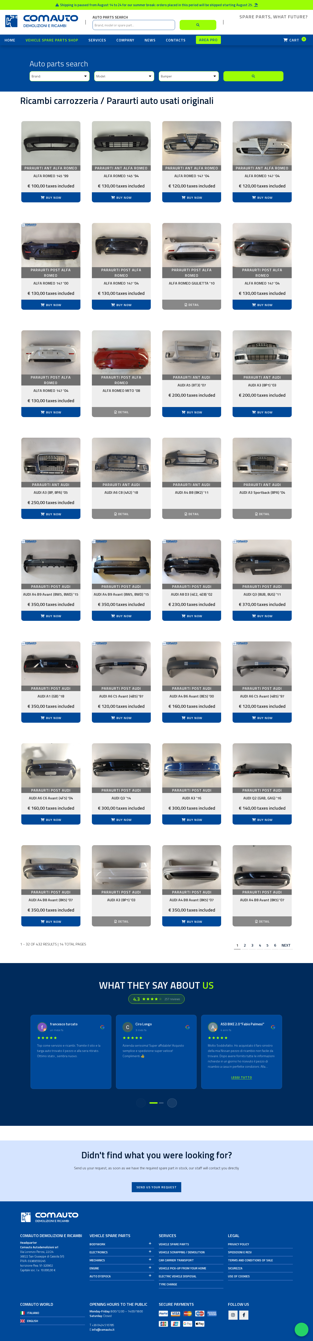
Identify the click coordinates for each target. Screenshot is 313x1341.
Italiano (33, 1313)
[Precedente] (141, 1103)
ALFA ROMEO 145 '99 (50, 176)
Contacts (176, 40)
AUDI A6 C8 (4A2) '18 (121, 492)
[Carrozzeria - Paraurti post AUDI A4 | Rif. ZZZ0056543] (191, 867)
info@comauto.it (103, 1329)
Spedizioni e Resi (240, 1252)
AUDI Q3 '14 (121, 798)
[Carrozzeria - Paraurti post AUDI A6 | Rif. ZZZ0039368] (262, 663)
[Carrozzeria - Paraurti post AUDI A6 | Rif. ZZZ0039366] (121, 663)
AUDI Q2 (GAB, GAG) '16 (262, 798)
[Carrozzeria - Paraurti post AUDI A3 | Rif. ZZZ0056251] (121, 867)
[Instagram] (233, 1315)
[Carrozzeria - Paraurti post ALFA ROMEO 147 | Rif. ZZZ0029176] (50, 245)
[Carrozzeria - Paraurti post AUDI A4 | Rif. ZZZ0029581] (50, 562)
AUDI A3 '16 (191, 798)
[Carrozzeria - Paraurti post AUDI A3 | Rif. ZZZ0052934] (191, 765)
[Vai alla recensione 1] (153, 1103)
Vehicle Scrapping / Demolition (182, 1252)
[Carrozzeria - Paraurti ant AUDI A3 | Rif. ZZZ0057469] (50, 460)
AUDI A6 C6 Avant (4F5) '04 (51, 798)
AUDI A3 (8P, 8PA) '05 (51, 492)
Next (286, 945)
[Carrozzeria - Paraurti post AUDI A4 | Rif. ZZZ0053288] (50, 867)
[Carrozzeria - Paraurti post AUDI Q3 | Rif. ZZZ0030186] (262, 562)
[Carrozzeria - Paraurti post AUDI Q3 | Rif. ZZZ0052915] (121, 765)
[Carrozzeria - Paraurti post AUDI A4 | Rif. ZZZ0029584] (121, 562)
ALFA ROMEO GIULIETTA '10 (191, 283)
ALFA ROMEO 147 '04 (191, 176)
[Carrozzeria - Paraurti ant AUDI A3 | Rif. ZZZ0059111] (262, 460)
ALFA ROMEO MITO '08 (121, 390)
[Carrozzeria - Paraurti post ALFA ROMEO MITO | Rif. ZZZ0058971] (121, 352)
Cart (296, 40)
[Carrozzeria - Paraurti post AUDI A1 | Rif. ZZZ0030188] (50, 663)
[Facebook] (244, 1315)
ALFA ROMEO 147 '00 (50, 283)
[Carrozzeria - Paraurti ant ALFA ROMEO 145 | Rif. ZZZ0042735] (121, 143)
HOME (10, 40)
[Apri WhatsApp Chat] (301, 1329)
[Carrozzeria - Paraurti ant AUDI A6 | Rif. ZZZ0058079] (121, 460)
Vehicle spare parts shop (52, 40)
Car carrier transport (176, 1260)
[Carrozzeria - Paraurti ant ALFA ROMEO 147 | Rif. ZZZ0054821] (191, 143)
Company (125, 40)
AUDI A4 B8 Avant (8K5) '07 (51, 900)
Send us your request (156, 1187)
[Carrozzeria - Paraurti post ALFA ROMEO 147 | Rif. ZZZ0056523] (262, 245)
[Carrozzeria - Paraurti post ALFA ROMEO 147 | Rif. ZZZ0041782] (121, 245)
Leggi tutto (241, 1077)
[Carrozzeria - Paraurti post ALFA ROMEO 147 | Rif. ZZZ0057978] (50, 352)
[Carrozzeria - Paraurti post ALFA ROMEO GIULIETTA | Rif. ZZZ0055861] (191, 245)
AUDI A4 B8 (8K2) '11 (192, 492)
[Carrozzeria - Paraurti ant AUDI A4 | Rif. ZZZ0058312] (191, 460)
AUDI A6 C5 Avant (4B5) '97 (121, 696)
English (32, 1321)
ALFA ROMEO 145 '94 (121, 176)
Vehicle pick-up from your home (182, 1268)
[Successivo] (172, 1103)
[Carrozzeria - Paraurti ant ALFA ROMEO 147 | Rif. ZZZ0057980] (262, 143)
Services (97, 40)
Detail (193, 304)
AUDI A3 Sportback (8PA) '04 (262, 492)
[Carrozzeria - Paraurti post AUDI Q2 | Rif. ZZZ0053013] (262, 765)
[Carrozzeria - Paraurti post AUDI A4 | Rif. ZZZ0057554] (262, 867)
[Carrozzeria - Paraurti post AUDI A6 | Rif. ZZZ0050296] (50, 765)
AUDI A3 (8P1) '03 (262, 385)
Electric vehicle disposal (177, 1276)
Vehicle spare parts (174, 1244)
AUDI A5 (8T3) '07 (192, 385)
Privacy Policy (238, 1244)
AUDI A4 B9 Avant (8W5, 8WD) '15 (50, 594)
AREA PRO (208, 40)
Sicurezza (235, 1268)
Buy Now (53, 197)
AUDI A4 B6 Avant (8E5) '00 (192, 696)
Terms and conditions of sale (250, 1260)
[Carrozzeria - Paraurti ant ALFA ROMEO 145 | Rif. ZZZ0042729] (50, 143)
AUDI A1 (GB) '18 (51, 696)
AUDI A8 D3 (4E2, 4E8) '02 (191, 594)
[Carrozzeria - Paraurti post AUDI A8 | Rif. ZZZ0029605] (191, 562)
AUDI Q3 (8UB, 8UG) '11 (262, 594)
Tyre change (168, 1284)
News (150, 40)
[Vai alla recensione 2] (161, 1103)
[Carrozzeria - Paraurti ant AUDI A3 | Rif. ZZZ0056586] (262, 352)
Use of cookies (239, 1276)
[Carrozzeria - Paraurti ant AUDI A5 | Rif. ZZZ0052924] (191, 352)
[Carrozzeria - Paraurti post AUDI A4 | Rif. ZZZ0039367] (191, 663)
